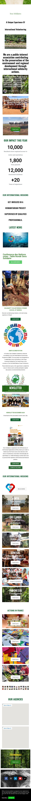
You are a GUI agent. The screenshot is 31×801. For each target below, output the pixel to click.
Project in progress (15, 581)
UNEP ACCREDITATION (15, 350)
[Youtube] (20, 778)
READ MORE (21, 489)
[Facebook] (6, 778)
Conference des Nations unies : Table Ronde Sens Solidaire (15, 256)
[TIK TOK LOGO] (24, 778)
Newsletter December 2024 (15, 412)
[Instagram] (10, 778)
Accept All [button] (11, 797)
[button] (4, 46)
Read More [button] (4, 797)
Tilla (27, 110)
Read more (15, 129)
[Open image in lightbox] (3, 686)
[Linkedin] (15, 778)
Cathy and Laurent (13, 90)
